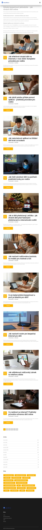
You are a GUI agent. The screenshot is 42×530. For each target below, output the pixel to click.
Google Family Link (8, 480)
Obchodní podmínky (6, 516)
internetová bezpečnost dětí (28, 485)
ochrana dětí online (16, 477)
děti (18, 485)
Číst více (8, 69)
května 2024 (21, 464)
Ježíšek (22, 490)
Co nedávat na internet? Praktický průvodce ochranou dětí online (22, 413)
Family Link (7, 477)
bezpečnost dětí (31, 475)
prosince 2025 (21, 447)
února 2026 (21, 442)
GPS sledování (14, 490)
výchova (6, 490)
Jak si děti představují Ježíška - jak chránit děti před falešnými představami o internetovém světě (22, 218)
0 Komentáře (16, 103)
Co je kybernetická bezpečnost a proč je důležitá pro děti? (21, 296)
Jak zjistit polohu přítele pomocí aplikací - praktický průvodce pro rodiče (21, 99)
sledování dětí (26, 477)
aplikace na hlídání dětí (20, 475)
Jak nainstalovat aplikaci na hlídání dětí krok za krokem (22, 139)
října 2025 (21, 452)
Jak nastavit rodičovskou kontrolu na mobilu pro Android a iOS (22, 257)
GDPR (4, 519)
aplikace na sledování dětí (10, 487)
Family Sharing (30, 490)
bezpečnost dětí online (21, 482)
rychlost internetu (31, 487)
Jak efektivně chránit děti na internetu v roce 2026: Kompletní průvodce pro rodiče (21, 59)
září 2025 (21, 454)
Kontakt (4, 521)
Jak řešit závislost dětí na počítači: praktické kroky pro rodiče (22, 178)
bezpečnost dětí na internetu (21, 480)
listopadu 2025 (21, 449)
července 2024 (21, 459)
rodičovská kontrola (8, 475)
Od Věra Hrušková (11, 103)
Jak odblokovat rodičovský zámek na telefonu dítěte (22, 373)
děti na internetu (21, 487)
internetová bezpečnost (9, 482)
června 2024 (21, 462)
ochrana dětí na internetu (9, 485)
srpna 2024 (21, 457)
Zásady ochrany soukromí (7, 518)
